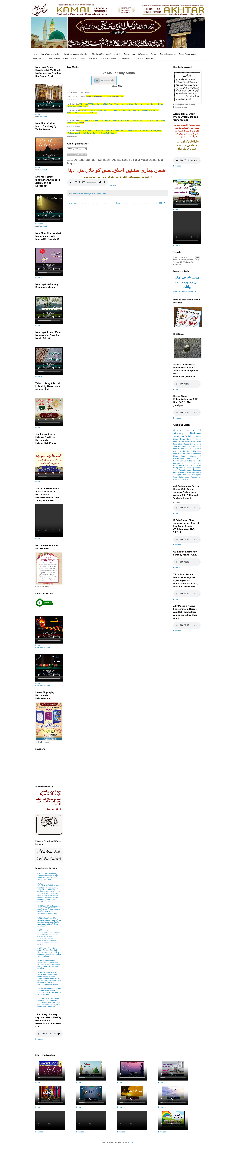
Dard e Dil (193, 430)
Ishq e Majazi (179, 454)
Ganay (175, 470)
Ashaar (154, 54)
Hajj (193, 472)
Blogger (130, 1142)
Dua (199, 446)
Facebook (197, 470)
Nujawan (192, 456)
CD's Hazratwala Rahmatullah (56, 58)
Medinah (176, 472)
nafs (93, 194)
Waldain (182, 470)
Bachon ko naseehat (167, 54)
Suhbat (197, 436)
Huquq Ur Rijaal (188, 446)
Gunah (184, 456)
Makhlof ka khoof (190, 461)
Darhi (187, 441)
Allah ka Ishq (179, 451)
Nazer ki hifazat (193, 439)
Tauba (192, 463)
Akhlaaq (178, 433)
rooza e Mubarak (183, 479)
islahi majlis (87, 194)
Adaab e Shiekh (183, 436)
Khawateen (178, 444)
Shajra (73, 58)
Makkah (181, 477)
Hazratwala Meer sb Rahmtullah (76, 54)
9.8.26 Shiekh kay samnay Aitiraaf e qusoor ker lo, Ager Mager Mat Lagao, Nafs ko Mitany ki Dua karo (47, 877)
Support (83, 58)
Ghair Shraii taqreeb (194, 475)
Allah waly (196, 441)
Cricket (188, 472)
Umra (175, 477)
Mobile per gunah (182, 449)
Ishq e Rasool (183, 466)
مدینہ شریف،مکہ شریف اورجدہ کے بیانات (187, 282)
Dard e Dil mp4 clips (146, 58)
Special (176, 446)
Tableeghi (177, 475)
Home (35, 54)
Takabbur (197, 449)
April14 (183, 472)
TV (188, 463)
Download (112, 185)
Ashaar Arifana (78, 194)
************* (184, 291)
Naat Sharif (178, 441)
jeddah (189, 470)
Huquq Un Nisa (193, 451)
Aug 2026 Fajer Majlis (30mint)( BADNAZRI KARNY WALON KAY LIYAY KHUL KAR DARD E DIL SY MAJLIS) (49, 991)
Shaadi (183, 463)
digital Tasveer (194, 459)
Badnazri (195, 433)
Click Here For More (42, 647)
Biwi (181, 461)
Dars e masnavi (193, 454)
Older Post (163, 203)
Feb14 (184, 475)
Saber (176, 456)
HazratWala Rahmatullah (50, 54)
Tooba (186, 444)
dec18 (187, 477)
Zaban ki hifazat (101, 194)
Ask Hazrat (37, 58)
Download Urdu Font (108, 58)
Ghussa (197, 444)
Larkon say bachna (193, 468)
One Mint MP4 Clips (127, 58)
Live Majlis (93, 58)
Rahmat (176, 461)
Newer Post (72, 203)
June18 (198, 472)
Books (126, 54)
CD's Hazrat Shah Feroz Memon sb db (106, 54)
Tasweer (192, 466)
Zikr (191, 444)
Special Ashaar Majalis (187, 54)
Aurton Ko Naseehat (140, 54)
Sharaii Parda (179, 439)
